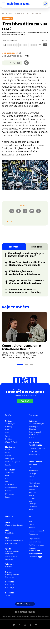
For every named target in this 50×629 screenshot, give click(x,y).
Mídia (7, 430)
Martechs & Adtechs (36, 454)
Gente (7, 433)
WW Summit (9, 485)
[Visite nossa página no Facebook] (14, 625)
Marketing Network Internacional (12, 576)
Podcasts (8, 449)
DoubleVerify (33, 507)
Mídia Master (9, 533)
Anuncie (32, 528)
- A (5, 63)
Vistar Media (33, 486)
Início (4, 13)
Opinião (8, 436)
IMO (30, 468)
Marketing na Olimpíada (33, 428)
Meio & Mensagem (10, 53)
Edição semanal (34, 539)
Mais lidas (36, 246)
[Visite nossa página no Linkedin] (30, 625)
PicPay (31, 480)
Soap (30, 464)
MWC (7, 479)
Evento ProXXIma (11, 488)
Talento (31, 437)
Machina (32, 489)
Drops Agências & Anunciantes (35, 433)
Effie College (9, 587)
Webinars (8, 456)
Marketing (8, 427)
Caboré (7, 497)
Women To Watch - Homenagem (11, 558)
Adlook (31, 510)
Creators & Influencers (37, 448)
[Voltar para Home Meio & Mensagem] (21, 3)
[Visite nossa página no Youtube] (36, 625)
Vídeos (7, 453)
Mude (31, 501)
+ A (9, 63)
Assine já (25, 401)
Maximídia (8, 491)
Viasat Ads (32, 492)
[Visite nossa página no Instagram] (25, 625)
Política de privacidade (36, 531)
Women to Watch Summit (14, 525)
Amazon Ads (33, 471)
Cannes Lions (9, 472)
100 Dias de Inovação (36, 424)
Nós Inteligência (34, 483)
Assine (31, 522)
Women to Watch (35, 542)
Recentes (13, 246)
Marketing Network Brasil (14, 540)
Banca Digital (9, 459)
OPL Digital (33, 474)
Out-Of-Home (34, 451)
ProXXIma (8, 439)
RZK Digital (33, 504)
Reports (8, 465)
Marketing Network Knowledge (12, 552)
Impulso (31, 477)
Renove (31, 525)
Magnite (32, 495)
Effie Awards (9, 494)
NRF (6, 482)
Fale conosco (33, 534)
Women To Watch (11, 442)
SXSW (7, 475)
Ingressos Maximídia (32, 549)
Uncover (32, 498)
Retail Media (33, 445)
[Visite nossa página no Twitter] (19, 625)
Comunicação (13, 13)
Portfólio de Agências (12, 462)
